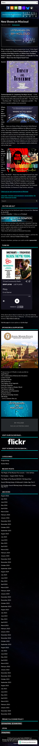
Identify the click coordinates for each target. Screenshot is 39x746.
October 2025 (5, 527)
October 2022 (5, 641)
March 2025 (5, 549)
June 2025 (4, 540)
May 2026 (4, 505)
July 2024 (4, 575)
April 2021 (4, 698)
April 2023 (4, 622)
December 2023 (6, 597)
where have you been (10, 197)
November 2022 (6, 638)
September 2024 (6, 568)
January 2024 (5, 594)
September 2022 (6, 644)
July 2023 (4, 613)
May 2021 (4, 695)
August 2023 (5, 609)
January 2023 (5, 632)
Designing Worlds (6, 379)
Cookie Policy (17, 723)
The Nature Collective (7, 389)
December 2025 (6, 521)
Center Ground (5, 377)
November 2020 (6, 714)
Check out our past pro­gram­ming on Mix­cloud (14, 191)
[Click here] (19, 349)
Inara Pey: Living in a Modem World (11, 387)
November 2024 (6, 562)
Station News (5, 463)
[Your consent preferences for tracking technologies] (27, 742)
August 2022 (5, 647)
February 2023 (5, 628)
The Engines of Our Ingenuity (9, 383)
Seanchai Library (6, 393)
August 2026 (5, 496)
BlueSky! (9, 214)
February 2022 (5, 666)
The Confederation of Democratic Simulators (14, 376)
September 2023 (6, 606)
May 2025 (4, 543)
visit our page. (19, 236)
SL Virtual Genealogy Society (9, 395)
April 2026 (4, 508)
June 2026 (4, 502)
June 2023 (4, 616)
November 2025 (6, 524)
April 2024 (4, 584)
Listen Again (4, 195)
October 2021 (5, 679)
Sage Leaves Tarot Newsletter (10, 391)
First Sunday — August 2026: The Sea (12, 476)
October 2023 (5, 603)
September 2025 (6, 530)
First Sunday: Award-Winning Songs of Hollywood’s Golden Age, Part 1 (18, 486)
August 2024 (5, 572)
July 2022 (4, 651)
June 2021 (4, 692)
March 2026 (5, 511)
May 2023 (4, 619)
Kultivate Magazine (7, 385)
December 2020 (6, 711)
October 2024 (5, 565)
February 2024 (5, 590)
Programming (16, 25)
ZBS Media (4, 396)
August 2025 (5, 534)
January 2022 (5, 670)
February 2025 (5, 553)
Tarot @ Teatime (28, 195)
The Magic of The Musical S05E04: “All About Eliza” (16, 479)
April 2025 (4, 546)
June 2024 (4, 578)
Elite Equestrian (6, 381)
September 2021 (6, 682)
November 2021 (6, 676)
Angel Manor (5, 374)
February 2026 (5, 515)
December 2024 (6, 559)
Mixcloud (10, 195)
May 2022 (4, 657)
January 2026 (5, 518)
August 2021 (5, 685)
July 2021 (4, 689)
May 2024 (4, 581)
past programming (19, 195)
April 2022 (4, 660)
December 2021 (6, 673)
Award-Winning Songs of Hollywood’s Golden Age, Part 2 (18, 482)
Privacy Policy (7, 723)
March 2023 (5, 625)
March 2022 (5, 663)
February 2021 (5, 704)
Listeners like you (11, 398)
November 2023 (6, 600)
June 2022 (4, 654)
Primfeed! (24, 214)
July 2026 (4, 499)
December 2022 (6, 635)
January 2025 (5, 556)
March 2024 (5, 587)
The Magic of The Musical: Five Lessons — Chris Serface (17, 473)
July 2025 (4, 537)
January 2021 (5, 707)
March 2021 (5, 701)
